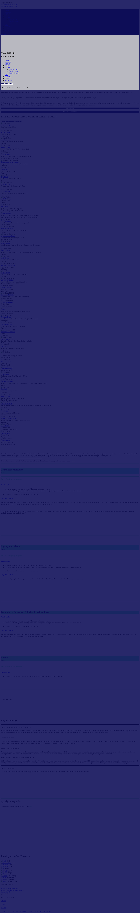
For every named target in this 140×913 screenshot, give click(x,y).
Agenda (7, 64)
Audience (8, 76)
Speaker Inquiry (14, 71)
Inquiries (8, 67)
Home (7, 60)
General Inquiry (14, 69)
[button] (7, 84)
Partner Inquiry (14, 73)
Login (7, 78)
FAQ (6, 75)
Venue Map (8, 80)
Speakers (8, 62)
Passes (7, 65)
